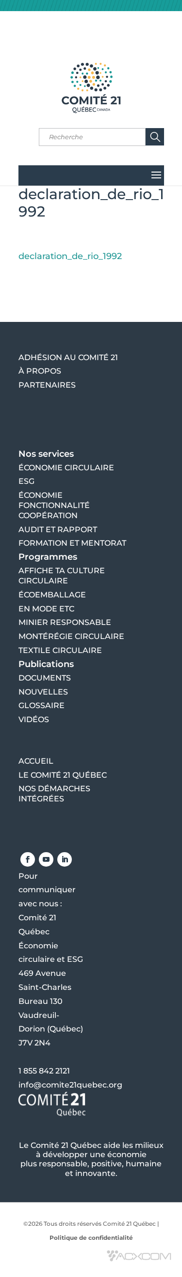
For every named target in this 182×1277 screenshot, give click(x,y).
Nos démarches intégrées (54, 793)
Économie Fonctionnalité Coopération (54, 505)
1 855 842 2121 (44, 1070)
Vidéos (33, 719)
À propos (39, 371)
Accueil (35, 761)
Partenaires (47, 385)
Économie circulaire (66, 467)
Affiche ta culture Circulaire (61, 575)
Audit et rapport (57, 529)
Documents (44, 677)
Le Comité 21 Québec (62, 775)
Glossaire (41, 705)
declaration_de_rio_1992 (70, 256)
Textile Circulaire (60, 650)
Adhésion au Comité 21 (68, 357)
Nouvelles (43, 692)
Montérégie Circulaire (71, 636)
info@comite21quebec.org (70, 1084)
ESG (26, 481)
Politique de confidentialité (91, 1237)
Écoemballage (52, 594)
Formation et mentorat (72, 543)
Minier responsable (64, 622)
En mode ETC (46, 608)
